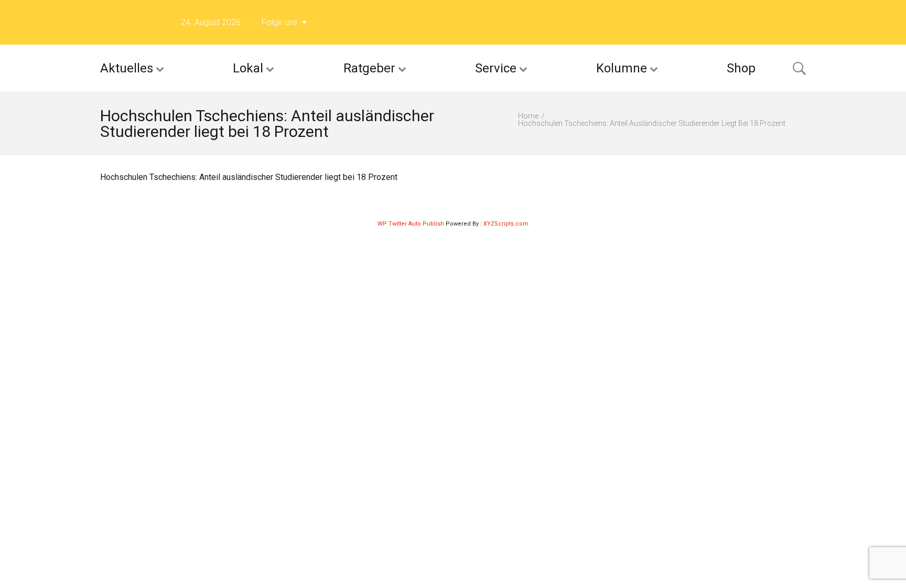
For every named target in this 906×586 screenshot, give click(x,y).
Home (528, 116)
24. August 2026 (211, 22)
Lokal (248, 68)
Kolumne (621, 68)
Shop (741, 68)
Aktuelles (126, 68)
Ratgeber (369, 68)
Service (495, 68)
